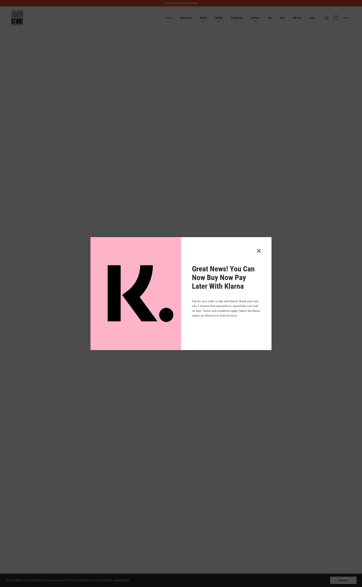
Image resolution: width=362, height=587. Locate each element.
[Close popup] (258, 250)
